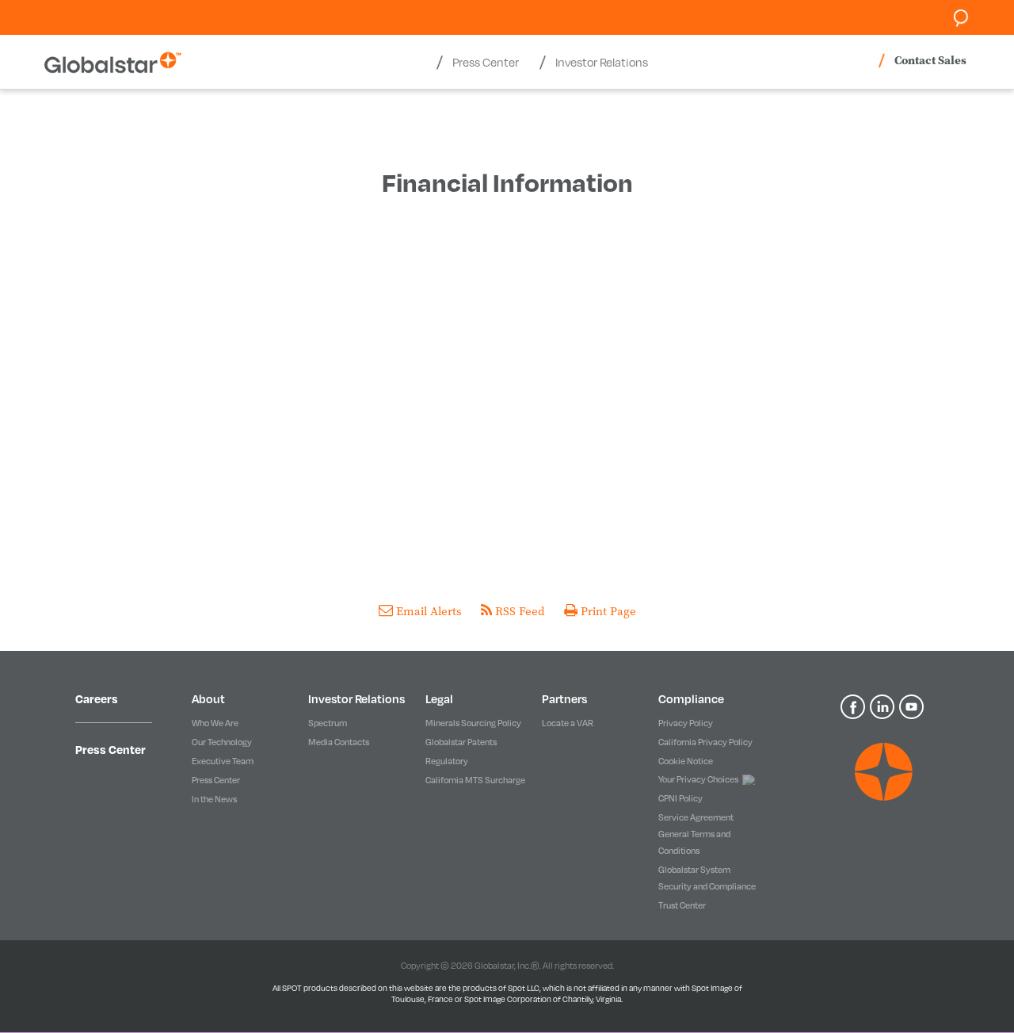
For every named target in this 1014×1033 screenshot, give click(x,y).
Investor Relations (356, 698)
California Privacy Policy (705, 742)
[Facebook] (855, 705)
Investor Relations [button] (601, 62)
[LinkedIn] (884, 705)
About (208, 698)
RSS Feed (520, 611)
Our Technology (222, 742)
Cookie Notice (685, 761)
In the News (214, 799)
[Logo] (883, 772)
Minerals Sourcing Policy (473, 723)
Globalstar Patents (461, 742)
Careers (96, 698)
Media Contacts (338, 742)
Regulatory (446, 761)
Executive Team (223, 761)
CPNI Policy (680, 798)
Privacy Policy (685, 723)
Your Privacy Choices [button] (698, 779)
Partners (564, 698)
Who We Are (215, 723)
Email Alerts (429, 611)
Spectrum (327, 723)
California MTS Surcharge (475, 780)
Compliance (691, 698)
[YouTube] (912, 705)
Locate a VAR (567, 723)
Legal (439, 698)
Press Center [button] (485, 62)
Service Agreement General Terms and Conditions (696, 833)
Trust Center (682, 905)
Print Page (607, 611)
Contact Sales (930, 60)
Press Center (110, 749)
